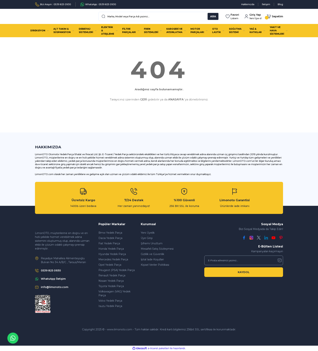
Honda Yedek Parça (111, 248)
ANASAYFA (176, 99)
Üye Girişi (147, 238)
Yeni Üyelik (148, 232)
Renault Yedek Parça (111, 275)
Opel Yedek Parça (109, 264)
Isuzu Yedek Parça (110, 306)
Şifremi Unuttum (151, 243)
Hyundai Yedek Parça (112, 254)
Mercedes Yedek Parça (113, 259)
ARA (213, 16)
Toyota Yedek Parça (111, 286)
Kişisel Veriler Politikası (155, 264)
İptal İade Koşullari (152, 259)
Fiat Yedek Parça (109, 243)
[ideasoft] (139, 348)
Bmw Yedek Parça (110, 232)
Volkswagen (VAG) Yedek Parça (114, 293)
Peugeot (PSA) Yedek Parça (116, 270)
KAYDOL (244, 272)
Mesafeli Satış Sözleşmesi (157, 248)
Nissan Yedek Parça (111, 280)
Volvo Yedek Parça (110, 300)
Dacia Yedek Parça (110, 238)
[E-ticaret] (158, 348)
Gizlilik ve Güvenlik (152, 254)
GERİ (143, 99)
